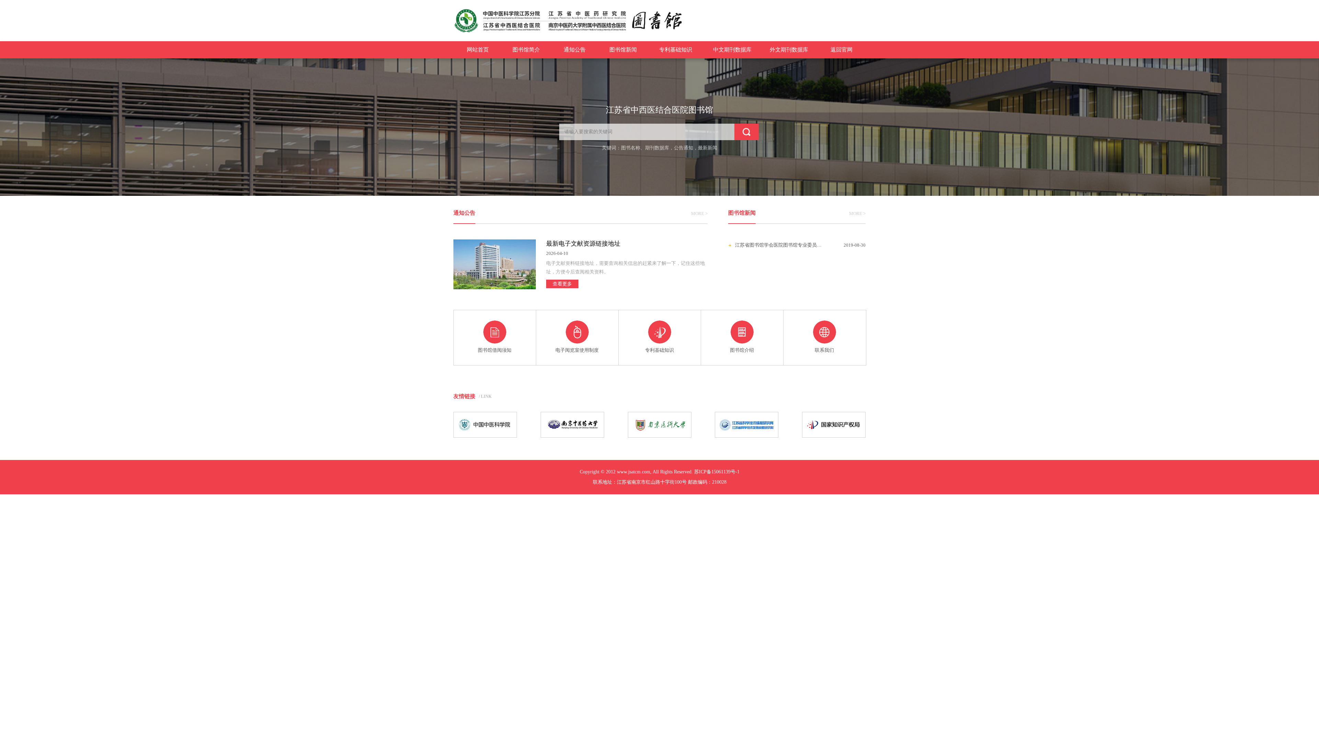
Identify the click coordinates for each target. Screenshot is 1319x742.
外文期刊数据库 (789, 50)
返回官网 (842, 50)
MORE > (699, 213)
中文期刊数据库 (732, 50)
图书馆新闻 (623, 50)
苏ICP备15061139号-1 (717, 471)
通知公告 (575, 50)
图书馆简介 (526, 50)
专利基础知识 (675, 50)
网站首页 (478, 50)
